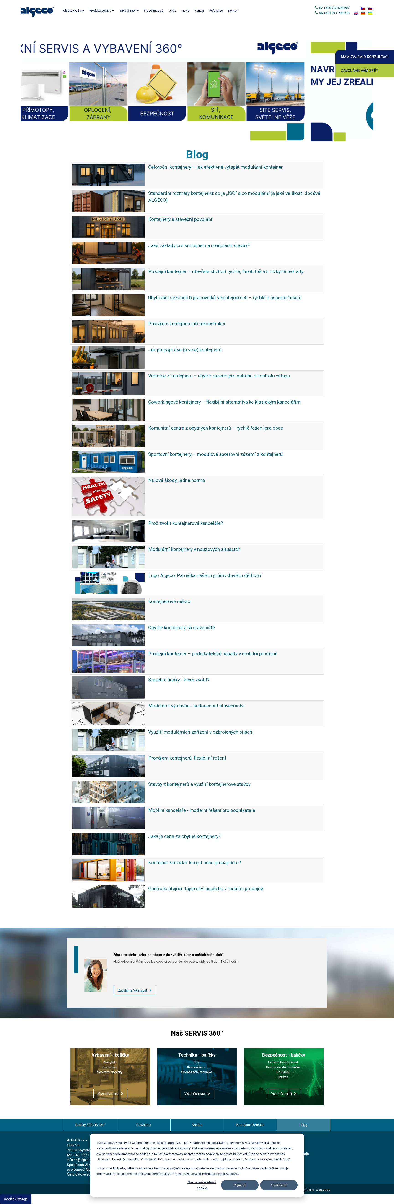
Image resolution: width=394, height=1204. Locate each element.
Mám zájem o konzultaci (365, 57)
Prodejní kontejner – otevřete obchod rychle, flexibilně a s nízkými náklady (225, 279)
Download (143, 1133)
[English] (356, 13)
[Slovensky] (370, 8)
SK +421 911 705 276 (334, 13)
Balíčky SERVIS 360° (90, 1133)
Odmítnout (279, 1185)
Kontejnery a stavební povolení (180, 227)
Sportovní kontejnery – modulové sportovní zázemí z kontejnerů (215, 462)
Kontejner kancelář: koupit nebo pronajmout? (194, 870)
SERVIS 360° (127, 10)
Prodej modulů (153, 10)
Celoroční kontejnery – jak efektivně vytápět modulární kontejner (215, 175)
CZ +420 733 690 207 (334, 8)
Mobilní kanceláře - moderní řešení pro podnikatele (201, 818)
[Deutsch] (363, 13)
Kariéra (199, 10)
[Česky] (363, 8)
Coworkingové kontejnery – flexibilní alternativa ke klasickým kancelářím (224, 410)
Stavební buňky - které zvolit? (179, 687)
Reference (216, 10)
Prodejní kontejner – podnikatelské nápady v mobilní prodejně (212, 661)
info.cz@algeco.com (82, 1167)
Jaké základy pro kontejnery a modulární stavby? (199, 253)
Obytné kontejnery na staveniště (181, 635)
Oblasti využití (72, 10)
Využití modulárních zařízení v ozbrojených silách (200, 740)
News (185, 10)
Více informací (108, 1101)
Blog (304, 1133)
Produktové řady (101, 10)
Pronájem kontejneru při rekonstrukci (186, 331)
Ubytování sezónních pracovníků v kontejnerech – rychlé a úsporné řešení (224, 305)
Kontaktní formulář (250, 1133)
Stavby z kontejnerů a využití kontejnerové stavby (199, 792)
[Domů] (39, 10)
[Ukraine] (370, 13)
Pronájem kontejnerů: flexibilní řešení (187, 766)
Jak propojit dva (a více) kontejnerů (185, 357)
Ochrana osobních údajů (298, 1197)
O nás (172, 10)
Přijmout (240, 1185)
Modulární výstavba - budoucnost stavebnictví (196, 714)
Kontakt (233, 10)
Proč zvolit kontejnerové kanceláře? (185, 531)
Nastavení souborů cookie (201, 1185)
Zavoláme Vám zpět (359, 70)
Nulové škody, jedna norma (176, 488)
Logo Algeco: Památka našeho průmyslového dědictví (204, 583)
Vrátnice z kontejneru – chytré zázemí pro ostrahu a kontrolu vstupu (219, 384)
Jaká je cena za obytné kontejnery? (184, 844)
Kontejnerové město (169, 609)
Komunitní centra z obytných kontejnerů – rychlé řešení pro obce (215, 436)
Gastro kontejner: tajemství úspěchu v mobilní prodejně (205, 896)
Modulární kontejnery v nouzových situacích (194, 557)
